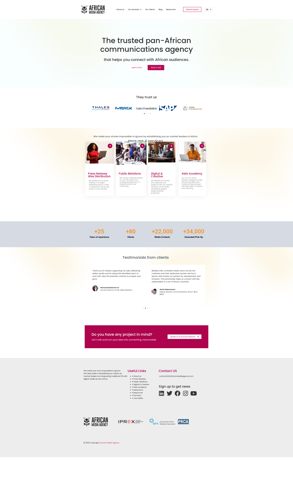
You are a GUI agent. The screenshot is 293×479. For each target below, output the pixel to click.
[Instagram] (185, 393)
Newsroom (171, 9)
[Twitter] (169, 393)
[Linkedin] (161, 393)
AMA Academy (192, 173)
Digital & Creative (157, 175)
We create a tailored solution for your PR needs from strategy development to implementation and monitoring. (131, 182)
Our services (133, 9)
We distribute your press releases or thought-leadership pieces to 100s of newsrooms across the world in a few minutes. (99, 184)
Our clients (150, 9)
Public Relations (130, 173)
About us (120, 9)
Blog (160, 9)
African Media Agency (109, 442)
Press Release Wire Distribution (99, 175)
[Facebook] (177, 393)
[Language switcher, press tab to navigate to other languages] (209, 9)
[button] (142, 113)
